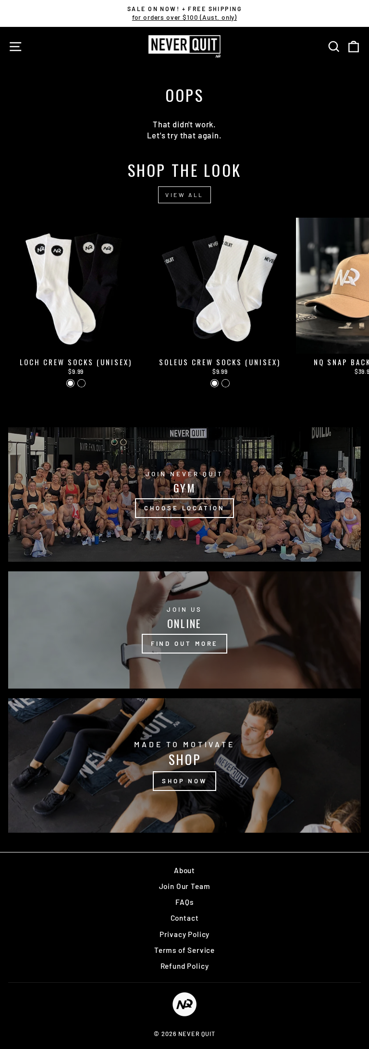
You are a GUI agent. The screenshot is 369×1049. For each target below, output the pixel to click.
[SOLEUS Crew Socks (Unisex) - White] (214, 383)
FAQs (184, 902)
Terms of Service (184, 950)
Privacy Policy (185, 934)
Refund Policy (184, 966)
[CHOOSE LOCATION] (184, 494)
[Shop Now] (184, 765)
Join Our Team (184, 886)
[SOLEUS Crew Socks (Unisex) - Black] (225, 383)
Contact (185, 917)
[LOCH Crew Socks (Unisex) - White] (70, 383)
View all (184, 194)
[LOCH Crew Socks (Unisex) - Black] (81, 383)
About (184, 870)
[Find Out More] (184, 630)
